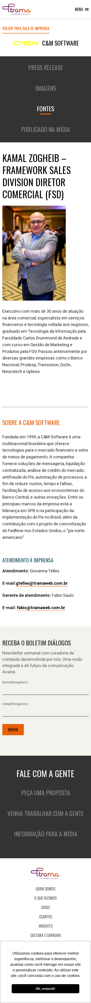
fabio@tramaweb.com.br (41, 608)
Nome (15, 682)
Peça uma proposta (45, 792)
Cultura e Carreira (45, 935)
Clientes (45, 917)
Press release (45, 67)
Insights (45, 926)
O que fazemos (45, 898)
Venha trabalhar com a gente (45, 813)
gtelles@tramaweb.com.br (42, 583)
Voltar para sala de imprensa (25, 29)
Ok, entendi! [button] (45, 988)
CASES (45, 907)
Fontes (45, 108)
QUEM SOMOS (45, 889)
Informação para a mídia (45, 833)
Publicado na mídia (45, 129)
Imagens (45, 88)
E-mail (15, 703)
